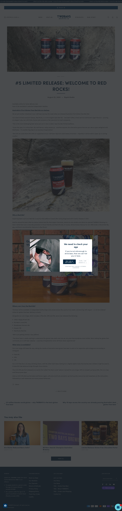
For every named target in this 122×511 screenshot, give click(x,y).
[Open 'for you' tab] (5, 506)
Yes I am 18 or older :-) (69, 261)
